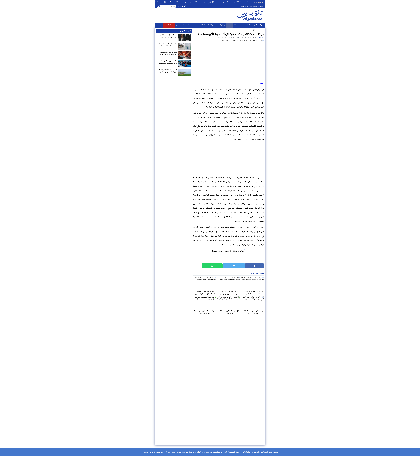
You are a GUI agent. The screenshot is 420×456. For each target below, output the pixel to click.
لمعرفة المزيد (154, 452)
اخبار (255, 25)
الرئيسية (261, 25)
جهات (189, 25)
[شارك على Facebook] (254, 265)
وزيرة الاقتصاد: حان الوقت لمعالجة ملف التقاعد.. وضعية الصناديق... (252, 292)
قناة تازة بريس (168, 25)
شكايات (182, 25)
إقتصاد (242, 25)
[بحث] (158, 6)
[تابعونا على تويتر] (184, 6)
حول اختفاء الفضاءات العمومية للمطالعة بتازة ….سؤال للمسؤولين (205, 292)
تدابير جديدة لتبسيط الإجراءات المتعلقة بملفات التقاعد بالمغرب (168, 45)
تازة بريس (261, 37)
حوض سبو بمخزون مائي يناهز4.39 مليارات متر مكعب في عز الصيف (167, 70)
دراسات (203, 25)
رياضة (236, 25)
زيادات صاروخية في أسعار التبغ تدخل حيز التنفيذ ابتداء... (252, 312)
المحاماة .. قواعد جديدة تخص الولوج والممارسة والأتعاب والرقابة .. (167, 37)
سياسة (249, 25)
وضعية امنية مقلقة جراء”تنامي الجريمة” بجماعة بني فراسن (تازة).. (229, 292)
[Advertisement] (228, 158)
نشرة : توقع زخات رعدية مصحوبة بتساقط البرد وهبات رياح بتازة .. (156, 2)
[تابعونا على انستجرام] (181, 6)
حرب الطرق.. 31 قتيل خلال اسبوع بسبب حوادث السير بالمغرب (205, 2)
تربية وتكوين (221, 25)
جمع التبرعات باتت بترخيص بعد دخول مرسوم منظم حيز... (205, 312)
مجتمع (230, 25)
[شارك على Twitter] (234, 265)
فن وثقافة (211, 25)
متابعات (196, 25)
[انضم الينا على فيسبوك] (179, 6)
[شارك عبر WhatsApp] (212, 265)
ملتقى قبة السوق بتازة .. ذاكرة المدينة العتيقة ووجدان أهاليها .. (168, 53)
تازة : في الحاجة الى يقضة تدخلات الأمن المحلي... (229, 312)
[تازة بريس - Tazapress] (250, 15)
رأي (177, 25)
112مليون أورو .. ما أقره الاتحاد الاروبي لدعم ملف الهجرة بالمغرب (167, 62)
